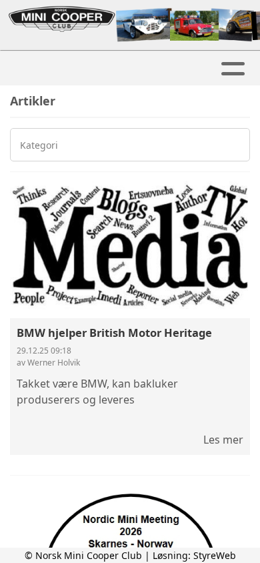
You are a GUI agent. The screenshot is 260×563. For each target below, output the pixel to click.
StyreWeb (214, 555)
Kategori (39, 145)
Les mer (223, 439)
